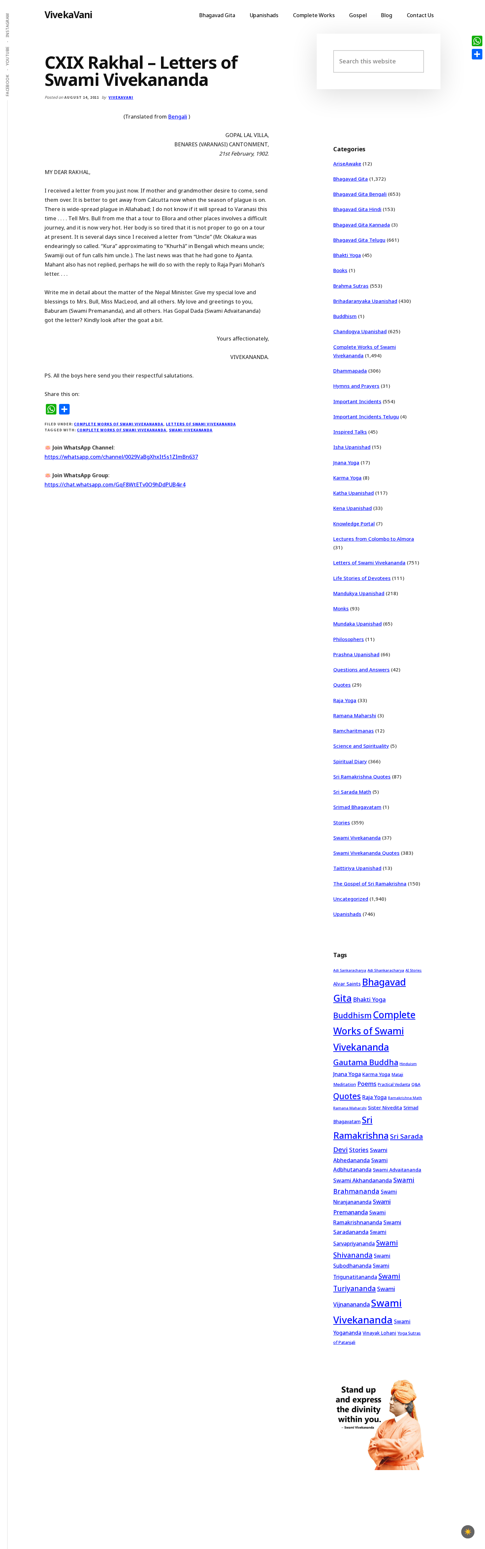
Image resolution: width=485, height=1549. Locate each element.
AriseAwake (347, 163)
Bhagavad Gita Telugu (359, 239)
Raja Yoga (344, 700)
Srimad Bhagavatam (357, 807)
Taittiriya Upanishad (357, 868)
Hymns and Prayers (356, 385)
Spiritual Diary (350, 761)
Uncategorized (350, 898)
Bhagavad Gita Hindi (357, 209)
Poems (366, 1084)
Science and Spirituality (361, 745)
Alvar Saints (347, 984)
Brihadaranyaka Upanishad (365, 301)
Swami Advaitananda (397, 1170)
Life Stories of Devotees (362, 578)
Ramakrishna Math (405, 1098)
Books (340, 270)
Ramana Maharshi (354, 715)
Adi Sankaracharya (349, 970)
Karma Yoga (347, 477)
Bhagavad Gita (350, 178)
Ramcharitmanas (353, 730)
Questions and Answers (361, 669)
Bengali (177, 116)
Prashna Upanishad (356, 654)
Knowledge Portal (354, 523)
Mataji (397, 1074)
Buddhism (345, 316)
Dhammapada (350, 370)
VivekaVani (68, 14)
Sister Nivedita (385, 1107)
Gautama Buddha (365, 1062)
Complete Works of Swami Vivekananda (118, 423)
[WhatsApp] (477, 41)
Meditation (344, 1084)
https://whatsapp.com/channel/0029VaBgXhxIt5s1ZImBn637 (121, 456)
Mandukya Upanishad (358, 593)
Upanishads (347, 914)
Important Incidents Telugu (366, 416)
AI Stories (413, 970)
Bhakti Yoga (347, 255)
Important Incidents (357, 401)
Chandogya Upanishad (360, 331)
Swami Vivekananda (190, 429)
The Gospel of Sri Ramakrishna (369, 883)
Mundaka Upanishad (357, 623)
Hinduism (408, 1063)
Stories (341, 822)
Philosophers (348, 639)
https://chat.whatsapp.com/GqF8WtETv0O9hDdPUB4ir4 (115, 484)
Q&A (415, 1084)
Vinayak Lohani (379, 1333)
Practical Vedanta (394, 1084)
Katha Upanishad (353, 492)
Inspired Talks (350, 431)
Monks (341, 608)
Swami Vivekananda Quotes (366, 852)
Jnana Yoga (346, 462)
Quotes (342, 684)
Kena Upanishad (352, 508)
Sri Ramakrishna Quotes (362, 776)
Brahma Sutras (351, 285)
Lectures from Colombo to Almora (373, 538)
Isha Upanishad (352, 447)
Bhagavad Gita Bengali (360, 194)
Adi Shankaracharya (386, 970)
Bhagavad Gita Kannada (361, 224)
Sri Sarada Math (352, 791)
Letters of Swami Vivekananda (201, 423)
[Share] (477, 54)
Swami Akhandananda (362, 1180)
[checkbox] (467, 1531)
